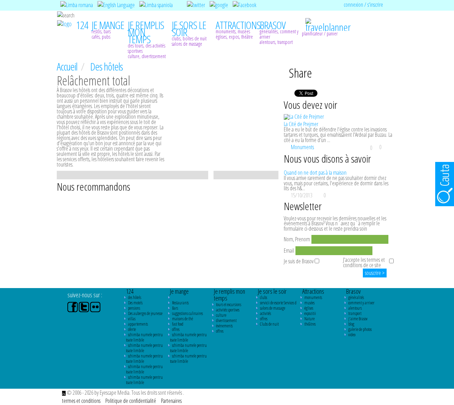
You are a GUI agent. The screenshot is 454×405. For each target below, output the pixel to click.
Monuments (302, 147)
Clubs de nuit (269, 324)
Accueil (68, 66)
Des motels (135, 302)
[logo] (64, 23)
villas (131, 318)
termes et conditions (81, 401)
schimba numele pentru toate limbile (144, 337)
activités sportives (227, 310)
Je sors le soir (272, 291)
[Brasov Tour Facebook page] (73, 306)
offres (175, 329)
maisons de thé (182, 318)
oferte (132, 329)
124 (129, 291)
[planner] (324, 21)
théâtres (310, 324)
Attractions (313, 291)
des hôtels (134, 297)
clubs (263, 297)
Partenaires (171, 401)
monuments (313, 297)
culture (221, 315)
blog (351, 324)
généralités (356, 297)
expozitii (310, 313)
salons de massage (272, 308)
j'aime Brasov (357, 318)
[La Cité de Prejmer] (340, 117)
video (351, 334)
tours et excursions (228, 304)
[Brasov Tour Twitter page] (84, 306)
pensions (134, 308)
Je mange (179, 291)
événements (224, 325)
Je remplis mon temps (229, 295)
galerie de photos (360, 329)
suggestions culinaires (187, 313)
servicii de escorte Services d (278, 302)
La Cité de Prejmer (301, 124)
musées (309, 302)
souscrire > (374, 273)
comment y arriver (361, 302)
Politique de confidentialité (131, 401)
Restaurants (180, 302)
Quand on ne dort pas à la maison (315, 172)
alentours (355, 308)
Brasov (353, 291)
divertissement (226, 320)
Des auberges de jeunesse (145, 313)
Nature (309, 318)
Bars (175, 308)
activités (265, 313)
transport (354, 313)
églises (308, 308)
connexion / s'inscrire (363, 5)
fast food (177, 324)
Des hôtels (106, 66)
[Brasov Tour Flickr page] (95, 306)
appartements (138, 324)
